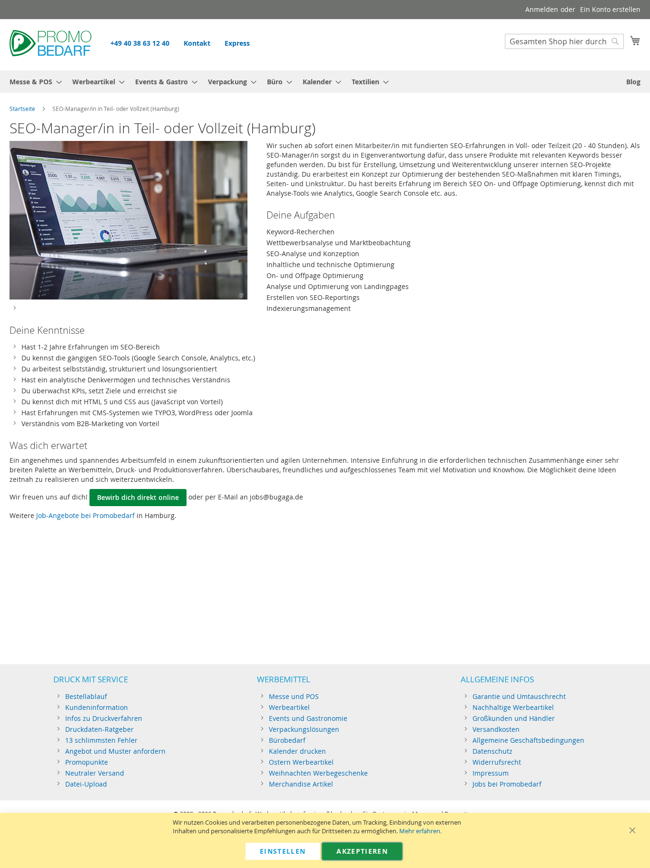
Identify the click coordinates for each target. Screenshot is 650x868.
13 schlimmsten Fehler (101, 740)
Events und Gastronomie (308, 718)
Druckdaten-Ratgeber (99, 729)
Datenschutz (492, 751)
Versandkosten (496, 729)
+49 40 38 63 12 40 (139, 43)
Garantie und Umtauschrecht (519, 696)
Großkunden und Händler (514, 718)
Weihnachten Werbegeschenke (318, 773)
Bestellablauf (86, 696)
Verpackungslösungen (304, 729)
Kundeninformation (96, 707)
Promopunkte (86, 762)
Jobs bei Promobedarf (507, 783)
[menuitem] (33, 81)
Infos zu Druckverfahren (103, 718)
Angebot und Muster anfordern (115, 751)
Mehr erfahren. (420, 831)
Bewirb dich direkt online (138, 497)
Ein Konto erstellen (610, 9)
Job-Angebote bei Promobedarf (85, 515)
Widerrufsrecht (497, 762)
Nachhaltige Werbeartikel (513, 707)
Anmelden (541, 9)
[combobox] (564, 41)
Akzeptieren (362, 851)
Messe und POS (294, 696)
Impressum (491, 773)
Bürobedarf (287, 740)
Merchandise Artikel (301, 783)
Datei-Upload (86, 783)
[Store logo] (50, 44)
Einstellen (283, 851)
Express (237, 43)
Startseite (22, 108)
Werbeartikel (289, 707)
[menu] (325, 81)
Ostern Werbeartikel (301, 762)
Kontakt (197, 43)
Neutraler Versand (94, 773)
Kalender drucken (297, 751)
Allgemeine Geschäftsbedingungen (528, 740)
